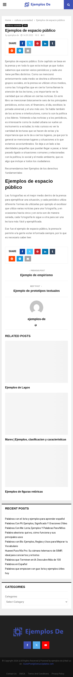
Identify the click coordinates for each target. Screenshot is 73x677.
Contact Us (11, 674)
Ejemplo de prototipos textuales (36, 290)
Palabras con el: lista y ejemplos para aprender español (35, 518)
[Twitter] (36, 645)
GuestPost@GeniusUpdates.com (38, 664)
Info (25, 25)
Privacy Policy (58, 674)
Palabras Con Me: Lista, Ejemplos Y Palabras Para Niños (35, 528)
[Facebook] (27, 645)
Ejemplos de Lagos (17, 387)
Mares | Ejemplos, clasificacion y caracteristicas (35, 439)
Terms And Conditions (38, 674)
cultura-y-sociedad (14, 25)
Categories (11, 596)
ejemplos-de (13, 35)
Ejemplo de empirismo (36, 275)
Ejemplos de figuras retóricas (24, 491)
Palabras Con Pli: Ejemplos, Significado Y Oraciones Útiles (36, 523)
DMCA (22, 674)
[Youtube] (45, 645)
